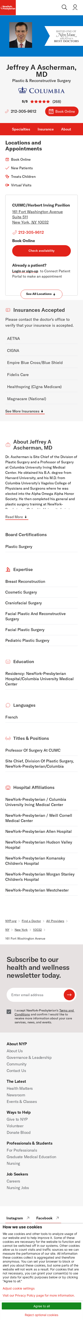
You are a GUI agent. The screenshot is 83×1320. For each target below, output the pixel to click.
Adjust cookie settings (19, 1288)
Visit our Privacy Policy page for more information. (39, 1295)
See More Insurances (22, 411)
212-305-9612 (23, 111)
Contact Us (16, 1070)
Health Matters (20, 1088)
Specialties (21, 129)
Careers (13, 1181)
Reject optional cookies (41, 1315)
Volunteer (15, 1125)
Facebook (44, 1218)
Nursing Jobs (18, 1187)
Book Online (65, 111)
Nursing (13, 1163)
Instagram (14, 1218)
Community (17, 1064)
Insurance (46, 129)
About (66, 129)
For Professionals (22, 1150)
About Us (15, 1050)
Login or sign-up (25, 271)
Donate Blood (19, 1132)
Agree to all (41, 1306)
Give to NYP (17, 1119)
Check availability (41, 251)
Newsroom (16, 1094)
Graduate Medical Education (31, 1156)
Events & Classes (22, 1101)
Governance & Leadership (29, 1057)
